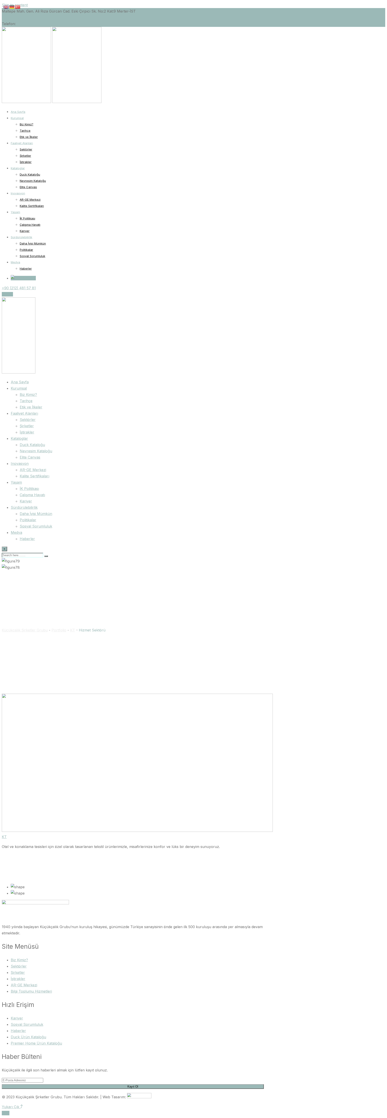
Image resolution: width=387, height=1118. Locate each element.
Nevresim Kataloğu (33, 180)
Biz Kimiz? (26, 124)
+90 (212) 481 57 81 (33, 23)
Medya (15, 262)
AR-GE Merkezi (30, 199)
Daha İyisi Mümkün (33, 243)
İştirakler (26, 162)
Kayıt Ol (132, 1086)
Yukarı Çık (11, 1107)
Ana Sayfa (18, 112)
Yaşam (15, 212)
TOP (5, 1113)
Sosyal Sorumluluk (32, 256)
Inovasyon (18, 193)
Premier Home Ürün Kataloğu (36, 1043)
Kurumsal (17, 118)
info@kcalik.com (16, 17)
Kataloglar (18, 168)
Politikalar (26, 249)
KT (4, 837)
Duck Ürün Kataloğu (28, 1037)
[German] (12, 6)
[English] (6, 6)
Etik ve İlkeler (29, 137)
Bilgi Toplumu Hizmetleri (31, 991)
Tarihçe (25, 130)
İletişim (7, 294)
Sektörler (26, 149)
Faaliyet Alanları (22, 143)
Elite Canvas (28, 187)
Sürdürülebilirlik (21, 237)
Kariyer (25, 231)
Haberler (26, 268)
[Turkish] (18, 6)
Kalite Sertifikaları (32, 206)
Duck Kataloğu (30, 174)
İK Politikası (27, 218)
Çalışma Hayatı (30, 224)
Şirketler (25, 155)
